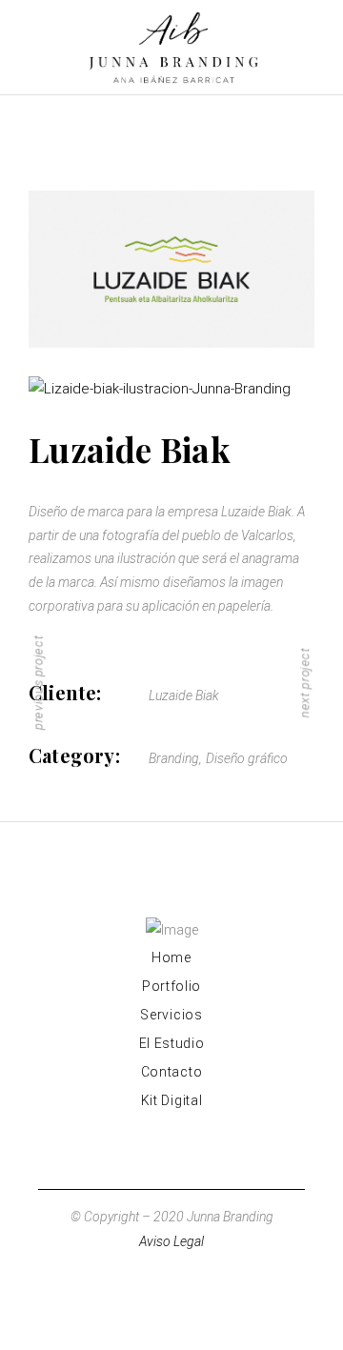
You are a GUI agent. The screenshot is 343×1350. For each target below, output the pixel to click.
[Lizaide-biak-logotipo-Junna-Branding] (171, 269)
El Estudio (172, 1043)
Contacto (172, 1071)
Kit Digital (172, 1100)
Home (171, 957)
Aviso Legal (171, 1241)
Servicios (171, 1014)
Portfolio (171, 986)
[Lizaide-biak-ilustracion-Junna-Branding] (171, 389)
